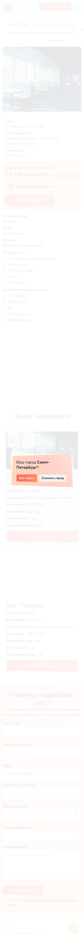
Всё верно (26, 478)
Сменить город (53, 478)
